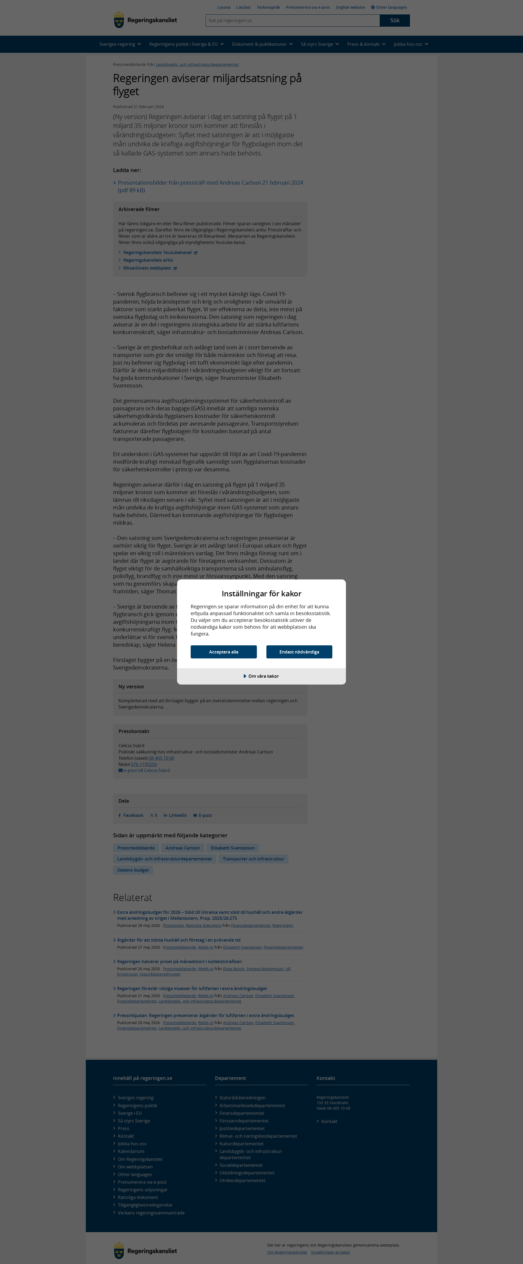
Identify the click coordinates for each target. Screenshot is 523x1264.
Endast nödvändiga (299, 652)
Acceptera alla (223, 652)
